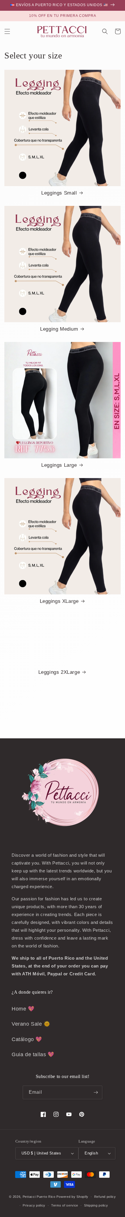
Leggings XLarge (59, 601)
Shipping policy (96, 1205)
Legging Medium (59, 329)
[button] (7, 31)
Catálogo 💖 (27, 1039)
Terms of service (64, 1205)
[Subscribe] (95, 1092)
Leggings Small (59, 193)
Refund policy (105, 1196)
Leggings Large (59, 465)
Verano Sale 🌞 (31, 1024)
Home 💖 (23, 1009)
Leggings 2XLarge (59, 672)
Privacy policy (34, 1205)
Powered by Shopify (72, 1196)
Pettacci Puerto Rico (39, 1196)
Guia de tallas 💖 (33, 1054)
